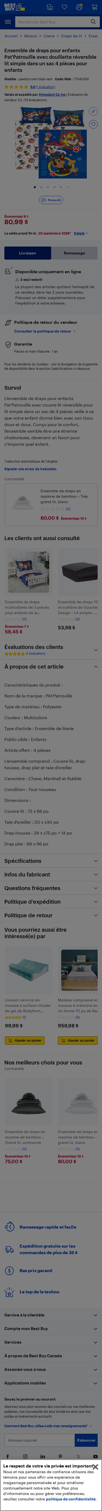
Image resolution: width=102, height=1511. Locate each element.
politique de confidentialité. (71, 1499)
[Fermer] (95, 1467)
